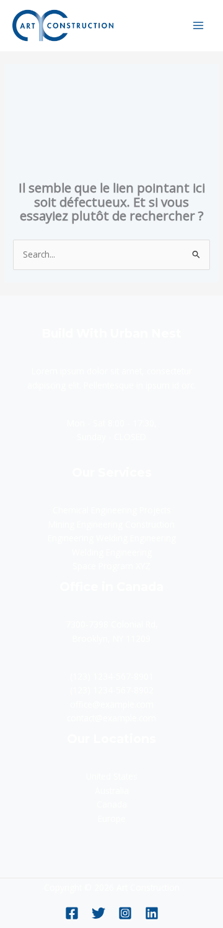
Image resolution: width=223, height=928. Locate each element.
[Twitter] (98, 913)
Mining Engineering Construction (111, 524)
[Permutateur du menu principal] (198, 25)
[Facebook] (72, 913)
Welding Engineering (112, 552)
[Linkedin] (152, 913)
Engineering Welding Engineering (112, 538)
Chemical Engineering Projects (112, 510)
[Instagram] (125, 913)
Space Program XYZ (111, 566)
